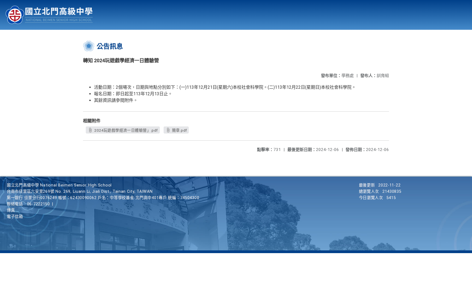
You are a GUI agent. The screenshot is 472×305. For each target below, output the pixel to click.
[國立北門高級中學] (49, 15)
